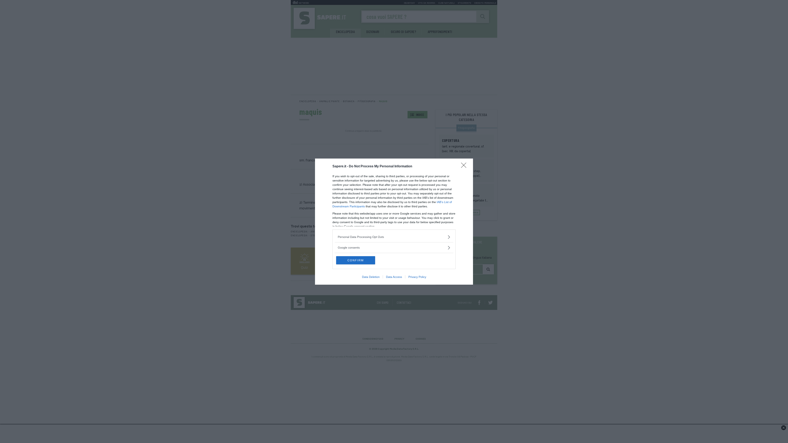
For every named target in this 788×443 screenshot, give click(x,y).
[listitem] (394, 237)
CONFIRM (355, 260)
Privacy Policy (417, 277)
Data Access (394, 277)
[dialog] (394, 222)
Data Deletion (371, 277)
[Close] (465, 166)
